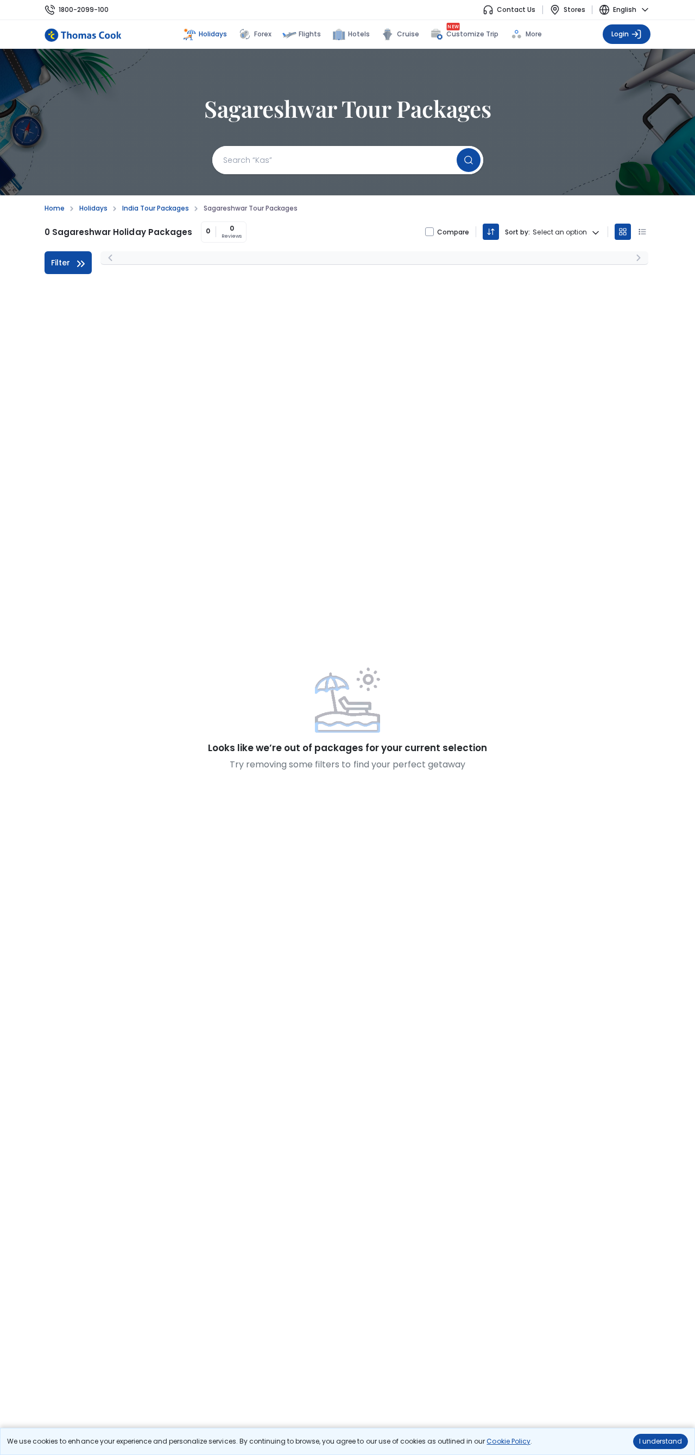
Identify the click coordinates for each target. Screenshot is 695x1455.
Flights (310, 34)
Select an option (560, 232)
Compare (453, 232)
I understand (660, 1441)
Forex (262, 34)
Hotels (359, 34)
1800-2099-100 (84, 9)
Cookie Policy (508, 1441)
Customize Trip (472, 33)
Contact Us (516, 9)
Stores (574, 9)
